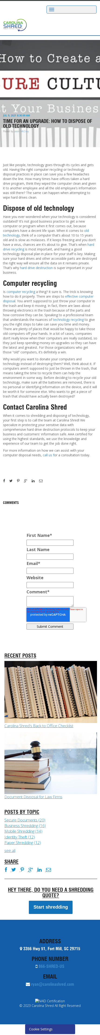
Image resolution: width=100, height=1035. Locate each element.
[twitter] (12, 481)
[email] (42, 481)
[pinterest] (20, 481)
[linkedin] (35, 481)
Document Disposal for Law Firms (33, 796)
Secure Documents (24, 820)
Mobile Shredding (23, 831)
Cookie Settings (41, 1029)
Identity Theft (19, 837)
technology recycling (68, 319)
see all (9, 850)
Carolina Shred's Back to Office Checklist (38, 725)
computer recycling (21, 291)
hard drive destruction (36, 268)
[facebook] (5, 481)
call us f (48, 455)
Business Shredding (25, 825)
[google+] (27, 481)
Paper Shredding (22, 842)
